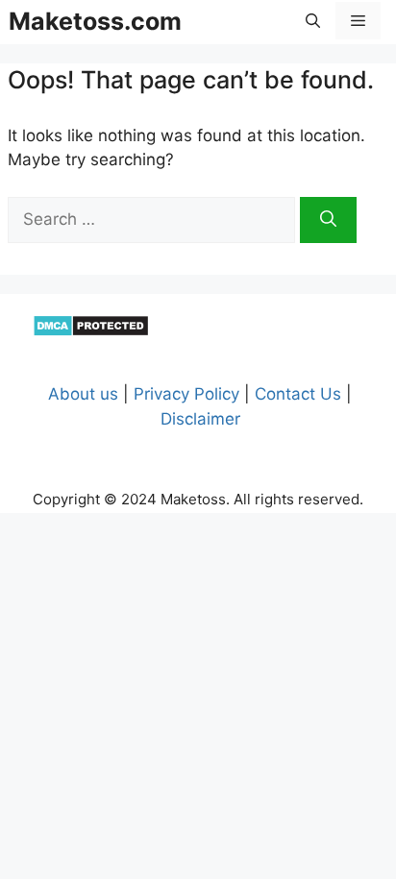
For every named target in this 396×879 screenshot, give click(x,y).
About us (83, 393)
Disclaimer (200, 418)
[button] (312, 20)
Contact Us (298, 393)
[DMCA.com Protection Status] (91, 331)
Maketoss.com (95, 21)
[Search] (328, 220)
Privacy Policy (186, 393)
